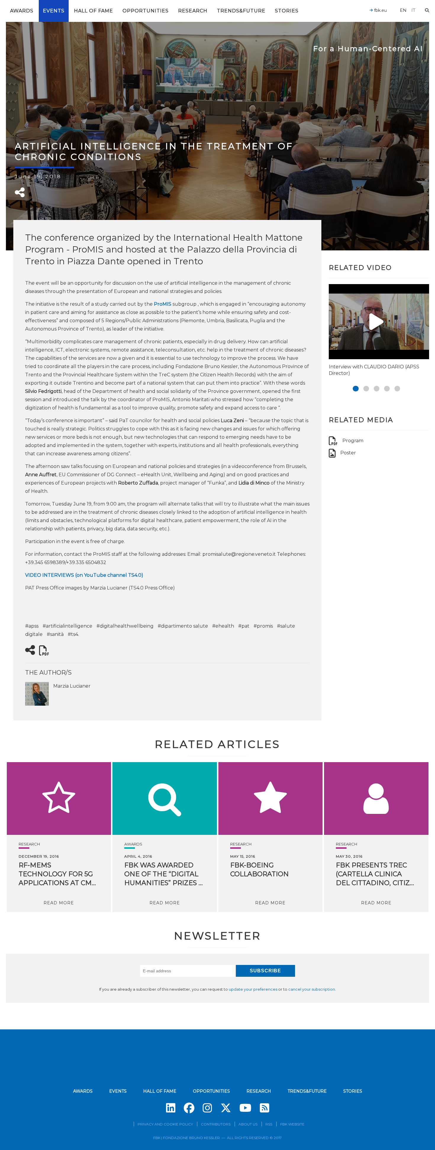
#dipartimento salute (183, 626)
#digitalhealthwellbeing (125, 626)
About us (248, 1124)
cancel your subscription (311, 989)
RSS (268, 1124)
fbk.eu (380, 10)
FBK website (292, 1124)
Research (192, 11)
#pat (243, 626)
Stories (287, 11)
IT (413, 10)
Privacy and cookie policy (165, 1124)
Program (352, 440)
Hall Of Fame (93, 11)
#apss (31, 626)
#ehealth (223, 626)
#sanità (55, 634)
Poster (348, 453)
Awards (21, 11)
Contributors (216, 1124)
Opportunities (146, 11)
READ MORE (59, 903)
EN (403, 10)
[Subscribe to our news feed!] (264, 1108)
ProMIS (162, 304)
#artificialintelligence (67, 626)
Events (54, 11)
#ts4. (73, 634)
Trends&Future (241, 11)
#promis (263, 626)
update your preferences (253, 989)
